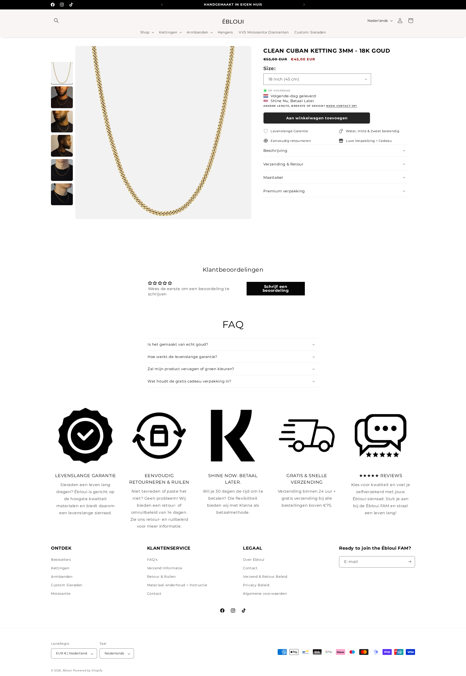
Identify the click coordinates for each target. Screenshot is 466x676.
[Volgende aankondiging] (304, 4)
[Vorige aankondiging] (162, 4)
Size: (269, 68)
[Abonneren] (409, 561)
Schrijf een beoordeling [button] (276, 288)
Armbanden (61, 576)
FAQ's (152, 559)
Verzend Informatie (164, 568)
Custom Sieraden (66, 585)
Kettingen (60, 568)
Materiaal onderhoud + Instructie (177, 585)
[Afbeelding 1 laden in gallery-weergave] (62, 73)
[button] (56, 20)
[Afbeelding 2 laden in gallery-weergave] (62, 97)
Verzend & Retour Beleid (265, 576)
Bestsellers (61, 559)
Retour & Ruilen (161, 576)
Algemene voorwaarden (265, 593)
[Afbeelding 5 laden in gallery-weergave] (62, 170)
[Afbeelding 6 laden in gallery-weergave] (62, 194)
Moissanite (61, 593)
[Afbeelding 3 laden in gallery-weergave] (62, 121)
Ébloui (67, 670)
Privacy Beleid (256, 585)
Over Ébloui (254, 559)
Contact (154, 593)
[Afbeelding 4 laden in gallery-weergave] (62, 146)
